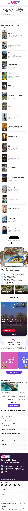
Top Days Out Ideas (6, 489)
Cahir (18, 6)
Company (4, 499)
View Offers (17, 18)
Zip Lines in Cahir (5, 425)
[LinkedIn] (6, 485)
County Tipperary (12, 6)
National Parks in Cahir (7, 421)
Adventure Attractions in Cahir (9, 414)
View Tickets (10, 18)
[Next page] (16, 243)
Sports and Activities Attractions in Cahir (11, 433)
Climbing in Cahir (5, 418)
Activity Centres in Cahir (7, 416)
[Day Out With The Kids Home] (14, 3)
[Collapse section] (25, 414)
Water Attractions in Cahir (8, 437)
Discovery (4, 494)
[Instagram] (15, 485)
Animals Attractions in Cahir (8, 429)
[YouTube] (19, 485)
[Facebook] (2, 485)
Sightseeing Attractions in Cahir (9, 440)
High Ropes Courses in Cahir (8, 420)
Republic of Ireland (4, 6)
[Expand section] (25, 429)
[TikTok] (10, 485)
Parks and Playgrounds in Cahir (8, 423)
